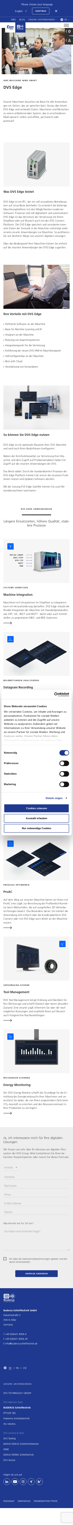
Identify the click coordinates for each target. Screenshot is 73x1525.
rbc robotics (9, 1423)
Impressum (8, 1500)
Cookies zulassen (36, 808)
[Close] (56, 11)
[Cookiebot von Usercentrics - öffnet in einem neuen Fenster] (54, 694)
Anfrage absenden (36, 1273)
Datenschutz (24, 1500)
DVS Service (9, 1460)
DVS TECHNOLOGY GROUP (17, 1393)
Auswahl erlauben (36, 818)
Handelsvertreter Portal (45, 1500)
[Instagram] (23, 1481)
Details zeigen (54, 798)
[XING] (31, 1481)
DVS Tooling (9, 1438)
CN (24, 1368)
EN (17, 1368)
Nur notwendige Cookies (36, 828)
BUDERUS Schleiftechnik (17, 1407)
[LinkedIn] (6, 1481)
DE (10, 1368)
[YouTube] (15, 1481)
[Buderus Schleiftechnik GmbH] (20, 27)
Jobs (13, 19)
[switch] (64, 763)
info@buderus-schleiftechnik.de (21, 1343)
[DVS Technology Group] (10, 27)
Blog (22, 19)
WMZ (6, 1449)
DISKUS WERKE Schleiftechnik (18, 1454)
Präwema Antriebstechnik (16, 1418)
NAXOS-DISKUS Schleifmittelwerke (21, 1443)
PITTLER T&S (9, 1413)
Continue (40, 11)
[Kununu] (39, 1481)
